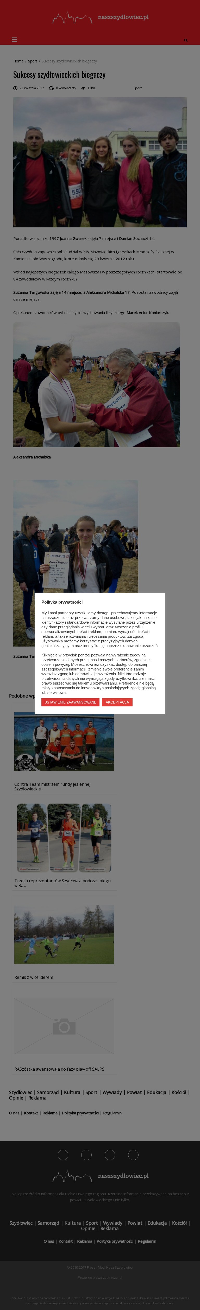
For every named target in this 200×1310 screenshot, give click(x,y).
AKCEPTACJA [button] (117, 702)
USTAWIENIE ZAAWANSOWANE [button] (70, 702)
